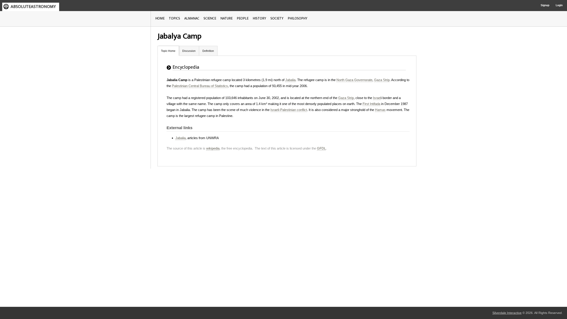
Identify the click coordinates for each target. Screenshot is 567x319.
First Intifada (371, 104)
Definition (208, 51)
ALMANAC (191, 18)
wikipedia (212, 148)
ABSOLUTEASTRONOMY (33, 6)
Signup (545, 5)
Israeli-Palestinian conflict (288, 110)
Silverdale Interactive (507, 313)
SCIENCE (210, 18)
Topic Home (168, 51)
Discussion (189, 51)
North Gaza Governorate (354, 80)
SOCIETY (277, 18)
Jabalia (290, 80)
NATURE (226, 18)
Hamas (380, 110)
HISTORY (259, 18)
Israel (377, 98)
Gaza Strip (382, 80)
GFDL (321, 148)
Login (559, 5)
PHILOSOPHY (297, 18)
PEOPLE (243, 18)
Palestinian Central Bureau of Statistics (200, 86)
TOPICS (174, 18)
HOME (160, 18)
